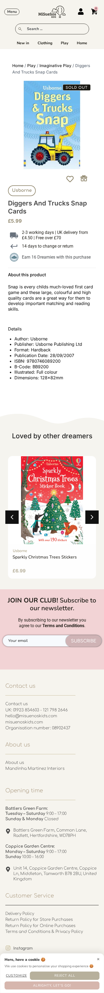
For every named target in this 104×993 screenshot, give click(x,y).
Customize (16, 975)
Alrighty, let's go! (52, 985)
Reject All (64, 975)
